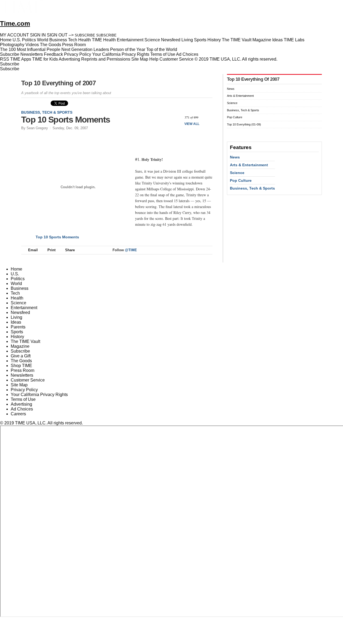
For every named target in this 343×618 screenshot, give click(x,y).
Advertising (69, 59)
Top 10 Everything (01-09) (244, 124)
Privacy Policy (77, 54)
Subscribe (9, 54)
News (230, 88)
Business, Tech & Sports (46, 112)
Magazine (20, 346)
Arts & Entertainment (240, 95)
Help (153, 59)
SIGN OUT (57, 35)
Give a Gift (21, 356)
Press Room (22, 370)
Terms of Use (162, 54)
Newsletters (31, 54)
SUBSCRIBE (85, 35)
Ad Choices (187, 54)
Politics (18, 278)
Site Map (139, 59)
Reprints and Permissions (105, 59)
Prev (176, 117)
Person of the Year (127, 49)
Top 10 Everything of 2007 (58, 83)
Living (16, 317)
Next (206, 117)
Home (16, 269)
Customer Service (176, 59)
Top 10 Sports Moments (57, 237)
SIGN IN (38, 35)
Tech (15, 293)
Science (232, 103)
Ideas (16, 322)
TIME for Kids (45, 59)
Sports (17, 332)
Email (33, 250)
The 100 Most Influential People (30, 49)
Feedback (53, 54)
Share (70, 250)
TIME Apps (20, 59)
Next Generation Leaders (85, 49)
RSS (4, 59)
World (16, 283)
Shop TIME (21, 365)
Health (17, 298)
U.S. (15, 274)
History (17, 336)
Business (19, 288)
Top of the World (161, 49)
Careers (18, 414)
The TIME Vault (25, 341)
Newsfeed (20, 312)
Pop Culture (234, 117)
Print (51, 250)
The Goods (21, 360)
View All (191, 124)
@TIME (131, 250)
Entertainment (24, 307)
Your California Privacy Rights (120, 54)
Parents (18, 327)
